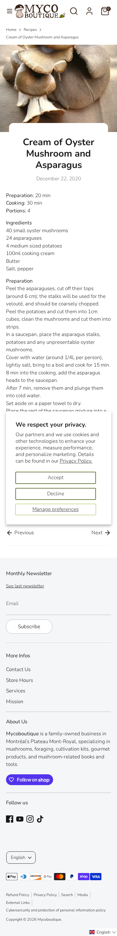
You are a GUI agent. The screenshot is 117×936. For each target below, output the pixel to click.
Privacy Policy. (76, 461)
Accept (56, 477)
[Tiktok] (40, 819)
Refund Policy (17, 895)
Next (98, 532)
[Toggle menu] (7, 11)
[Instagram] (30, 819)
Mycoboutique (49, 919)
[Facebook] (9, 819)
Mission (14, 701)
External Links (18, 902)
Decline (55, 493)
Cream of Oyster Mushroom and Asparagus (42, 37)
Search (67, 895)
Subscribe (29, 626)
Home (11, 29)
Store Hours (19, 680)
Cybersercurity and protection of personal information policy (56, 910)
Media (82, 895)
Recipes (30, 29)
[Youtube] (19, 819)
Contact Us (18, 669)
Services (15, 690)
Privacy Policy (45, 895)
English (18, 857)
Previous (23, 532)
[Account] (89, 8)
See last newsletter (25, 586)
